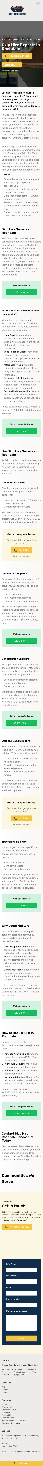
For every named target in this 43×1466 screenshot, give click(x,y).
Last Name (11, 1276)
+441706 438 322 (19, 56)
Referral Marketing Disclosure (14, 1420)
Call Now (20, 292)
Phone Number (13, 1299)
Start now (10, 65)
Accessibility (7, 1415)
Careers (5, 1390)
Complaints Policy (9, 1410)
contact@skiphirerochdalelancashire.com (24, 1451)
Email (8, 1287)
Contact (5, 1392)
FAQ (3, 1387)
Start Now (20, 431)
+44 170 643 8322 (9, 1446)
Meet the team (8, 1418)
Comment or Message (16, 1311)
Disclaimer (6, 1412)
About (4, 1404)
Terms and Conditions (11, 1423)
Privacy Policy (8, 1407)
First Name (11, 1264)
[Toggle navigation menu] (38, 4)
